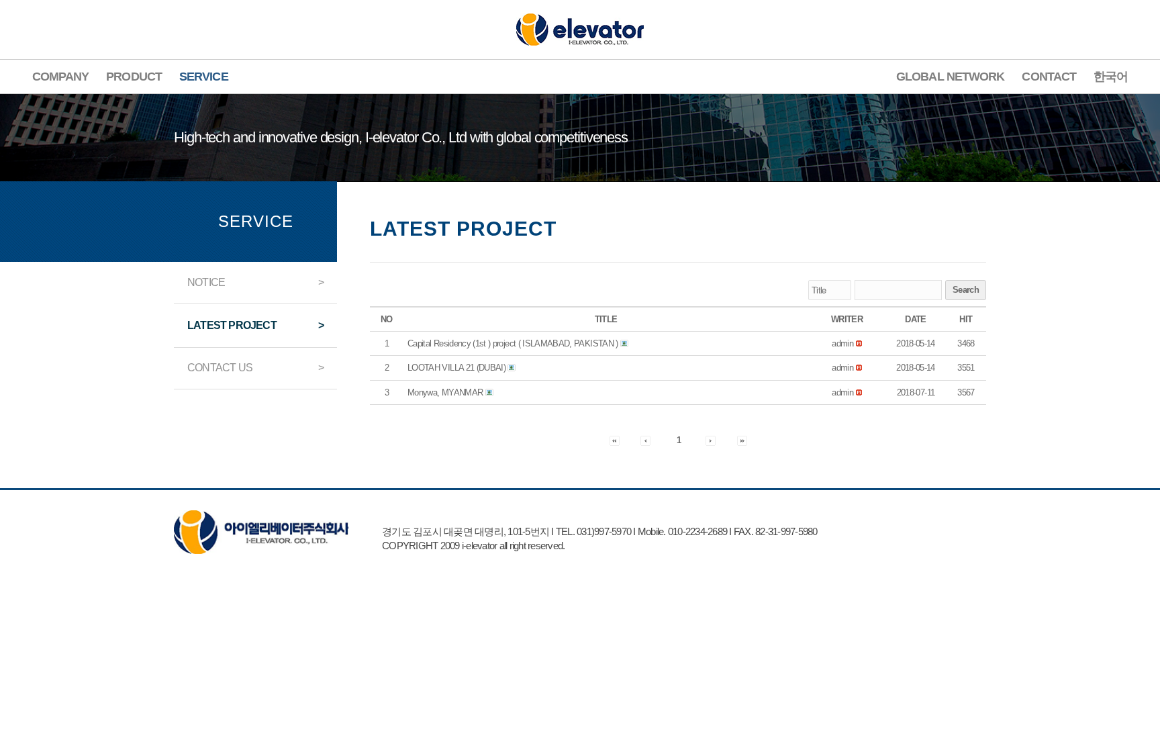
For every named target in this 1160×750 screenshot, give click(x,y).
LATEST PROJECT (232, 325)
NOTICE (206, 282)
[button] (842, 343)
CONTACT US (219, 367)
